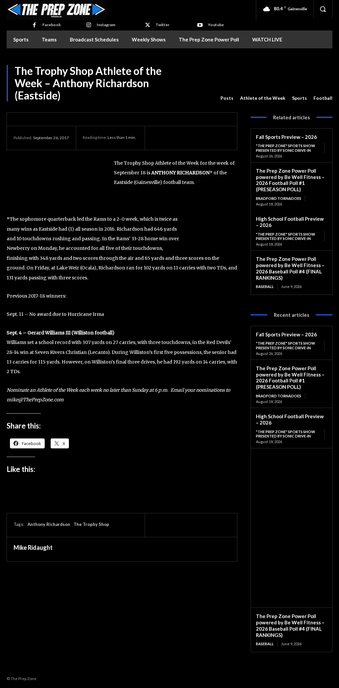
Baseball (265, 286)
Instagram (106, 24)
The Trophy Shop (91, 524)
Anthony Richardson (48, 524)
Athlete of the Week (262, 98)
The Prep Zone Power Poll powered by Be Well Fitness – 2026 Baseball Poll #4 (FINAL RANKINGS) (290, 268)
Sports (299, 98)
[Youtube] (200, 25)
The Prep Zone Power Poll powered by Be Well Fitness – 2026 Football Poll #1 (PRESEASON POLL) (290, 180)
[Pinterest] (188, 137)
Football (323, 98)
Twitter (163, 24)
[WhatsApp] (204, 137)
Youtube (216, 24)
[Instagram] (88, 25)
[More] (219, 137)
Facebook (51, 24)
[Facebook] (34, 25)
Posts (226, 98)
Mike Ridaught (33, 547)
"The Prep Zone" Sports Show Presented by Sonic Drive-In (285, 147)
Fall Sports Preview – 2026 (286, 137)
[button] (323, 9)
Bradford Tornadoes (278, 198)
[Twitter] (147, 25)
